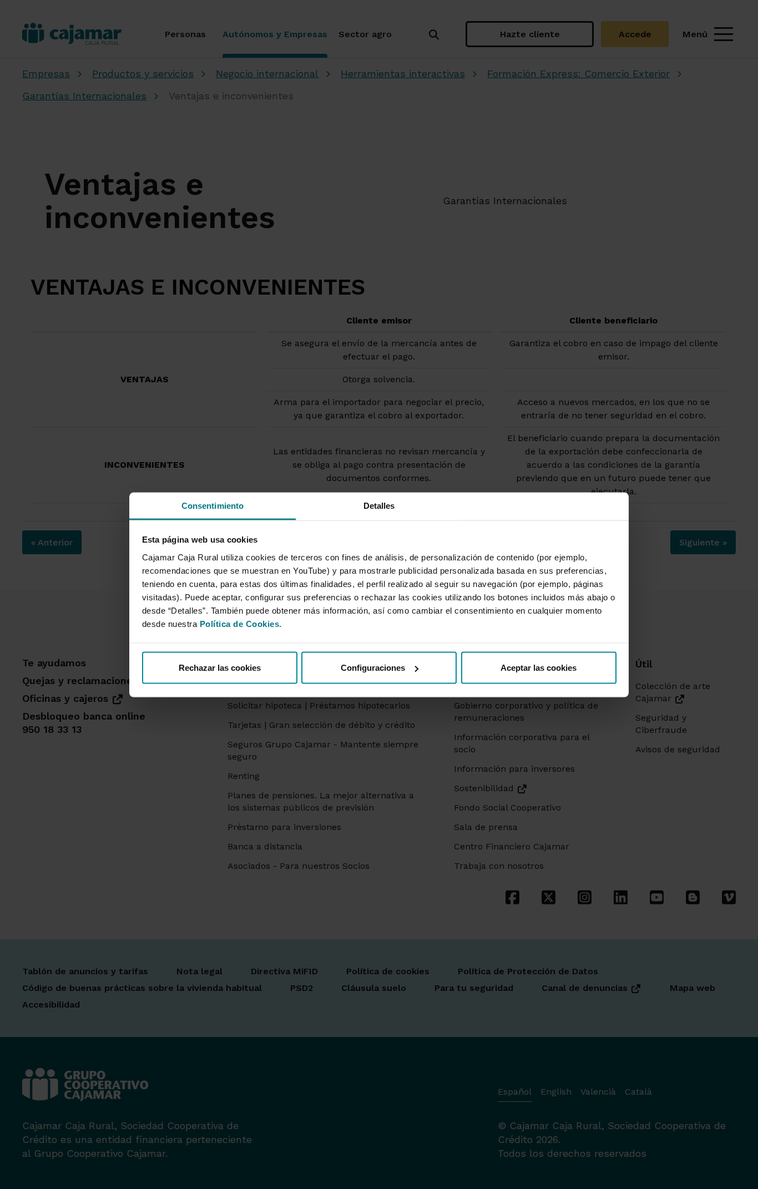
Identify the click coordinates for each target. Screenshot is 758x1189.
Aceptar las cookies (539, 667)
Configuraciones (373, 667)
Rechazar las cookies (220, 667)
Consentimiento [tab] (212, 505)
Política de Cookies (240, 623)
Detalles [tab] (379, 505)
